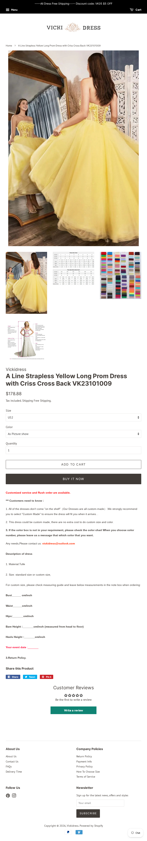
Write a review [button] (73, 710)
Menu (14, 9)
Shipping (27, 400)
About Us (11, 756)
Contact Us (12, 761)
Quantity (11, 443)
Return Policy (84, 756)
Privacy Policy (84, 766)
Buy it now (73, 479)
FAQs (9, 766)
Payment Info (84, 761)
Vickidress (72, 825)
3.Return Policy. (16, 657)
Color (9, 427)
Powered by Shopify (91, 825)
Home (9, 45)
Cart (138, 9)
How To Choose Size (88, 771)
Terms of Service (85, 776)
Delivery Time (14, 771)
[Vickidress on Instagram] (14, 796)
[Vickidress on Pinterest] (8, 796)
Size (8, 410)
